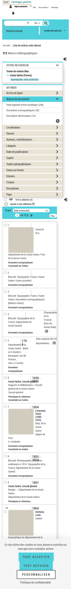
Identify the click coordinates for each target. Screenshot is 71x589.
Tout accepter (36, 557)
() (22, 203)
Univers (10, 176)
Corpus (10, 182)
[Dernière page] (31, 215)
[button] (28, 23)
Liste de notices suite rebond (27, 45)
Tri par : (8, 210)
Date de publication (17, 152)
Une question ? (43, 7)
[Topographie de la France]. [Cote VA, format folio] (50, 320)
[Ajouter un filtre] (58, 121)
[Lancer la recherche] (46, 23)
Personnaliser (36, 575)
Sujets (10, 158)
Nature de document (17, 99)
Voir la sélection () (24, 199)
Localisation (13, 127)
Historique (54, 7)
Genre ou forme (15, 170)
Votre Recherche (17, 65)
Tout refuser (36, 566)
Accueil (6, 45)
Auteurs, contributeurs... (20, 139)
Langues (11, 146)
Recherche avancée (14, 30)
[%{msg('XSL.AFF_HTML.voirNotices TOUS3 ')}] (47, 331)
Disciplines (12, 188)
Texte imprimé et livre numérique (25, 104)
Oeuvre (10, 133)
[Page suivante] (27, 215)
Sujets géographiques (18, 164)
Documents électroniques (21, 115)
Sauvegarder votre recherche (24, 79)
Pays (9, 194)
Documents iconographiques (22, 110)
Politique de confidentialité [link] (35, 582)
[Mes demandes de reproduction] (14, 13)
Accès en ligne (14, 93)
